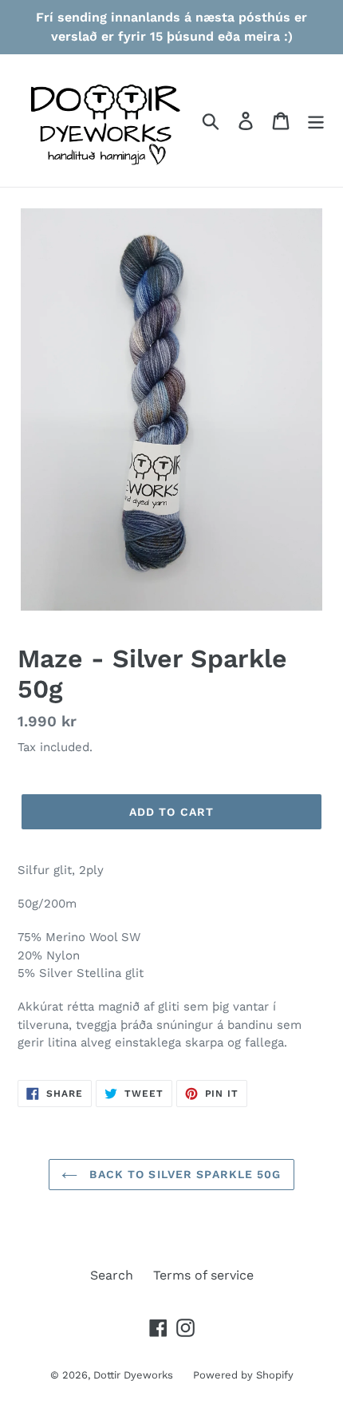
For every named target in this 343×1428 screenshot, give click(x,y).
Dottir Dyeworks (133, 1375)
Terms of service (203, 1275)
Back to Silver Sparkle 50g (183, 1174)
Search (111, 1275)
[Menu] (315, 121)
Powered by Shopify (243, 1375)
